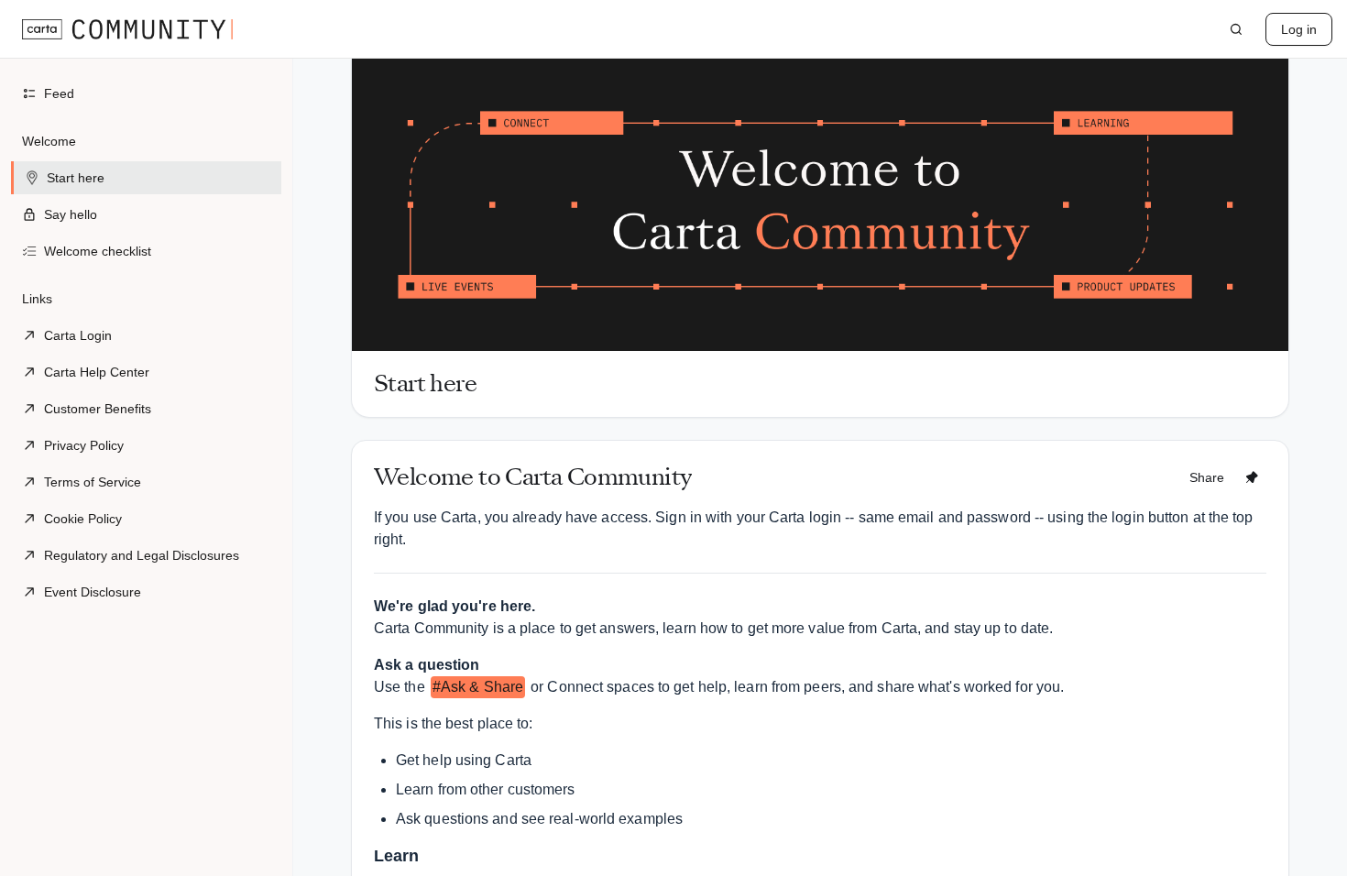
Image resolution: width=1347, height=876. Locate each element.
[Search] (1236, 29)
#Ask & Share (478, 687)
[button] (146, 196)
